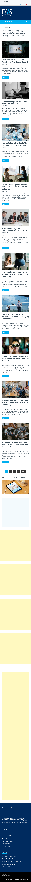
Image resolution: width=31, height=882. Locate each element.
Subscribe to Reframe (8, 864)
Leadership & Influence (9, 836)
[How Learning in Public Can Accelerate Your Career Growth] (15, 49)
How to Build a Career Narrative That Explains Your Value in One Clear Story (15, 274)
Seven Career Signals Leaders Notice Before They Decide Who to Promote (15, 187)
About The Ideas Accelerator (10, 859)
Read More (5, 77)
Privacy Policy (9, 879)
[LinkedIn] (20, 4)
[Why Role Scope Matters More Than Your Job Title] (15, 91)
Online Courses (6, 844)
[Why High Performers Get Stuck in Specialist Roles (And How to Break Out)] (15, 389)
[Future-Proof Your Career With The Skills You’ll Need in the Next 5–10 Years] (15, 432)
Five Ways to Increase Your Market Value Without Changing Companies (15, 316)
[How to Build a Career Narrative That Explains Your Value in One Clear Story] (15, 261)
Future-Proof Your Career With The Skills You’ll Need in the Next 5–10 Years (15, 444)
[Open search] (27, 22)
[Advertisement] (15, 545)
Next (23, 472)
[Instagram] (24, 4)
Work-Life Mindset (7, 841)
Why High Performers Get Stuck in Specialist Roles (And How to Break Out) (15, 402)
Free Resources (6, 846)
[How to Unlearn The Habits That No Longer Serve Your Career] (15, 132)
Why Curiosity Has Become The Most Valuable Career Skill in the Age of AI (15, 358)
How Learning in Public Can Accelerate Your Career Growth (15, 61)
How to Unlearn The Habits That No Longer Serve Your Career (15, 144)
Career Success (6, 833)
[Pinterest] (26, 4)
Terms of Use (18, 879)
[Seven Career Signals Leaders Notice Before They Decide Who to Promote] (15, 174)
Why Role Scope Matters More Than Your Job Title (14, 102)
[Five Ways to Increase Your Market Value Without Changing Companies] (15, 303)
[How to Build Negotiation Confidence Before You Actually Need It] (15, 218)
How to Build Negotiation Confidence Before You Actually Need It (15, 230)
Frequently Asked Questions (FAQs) (12, 861)
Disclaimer (26, 879)
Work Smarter (6, 838)
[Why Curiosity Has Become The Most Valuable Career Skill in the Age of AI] (15, 346)
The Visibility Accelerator (9, 856)
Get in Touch (6, 867)
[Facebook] (22, 4)
